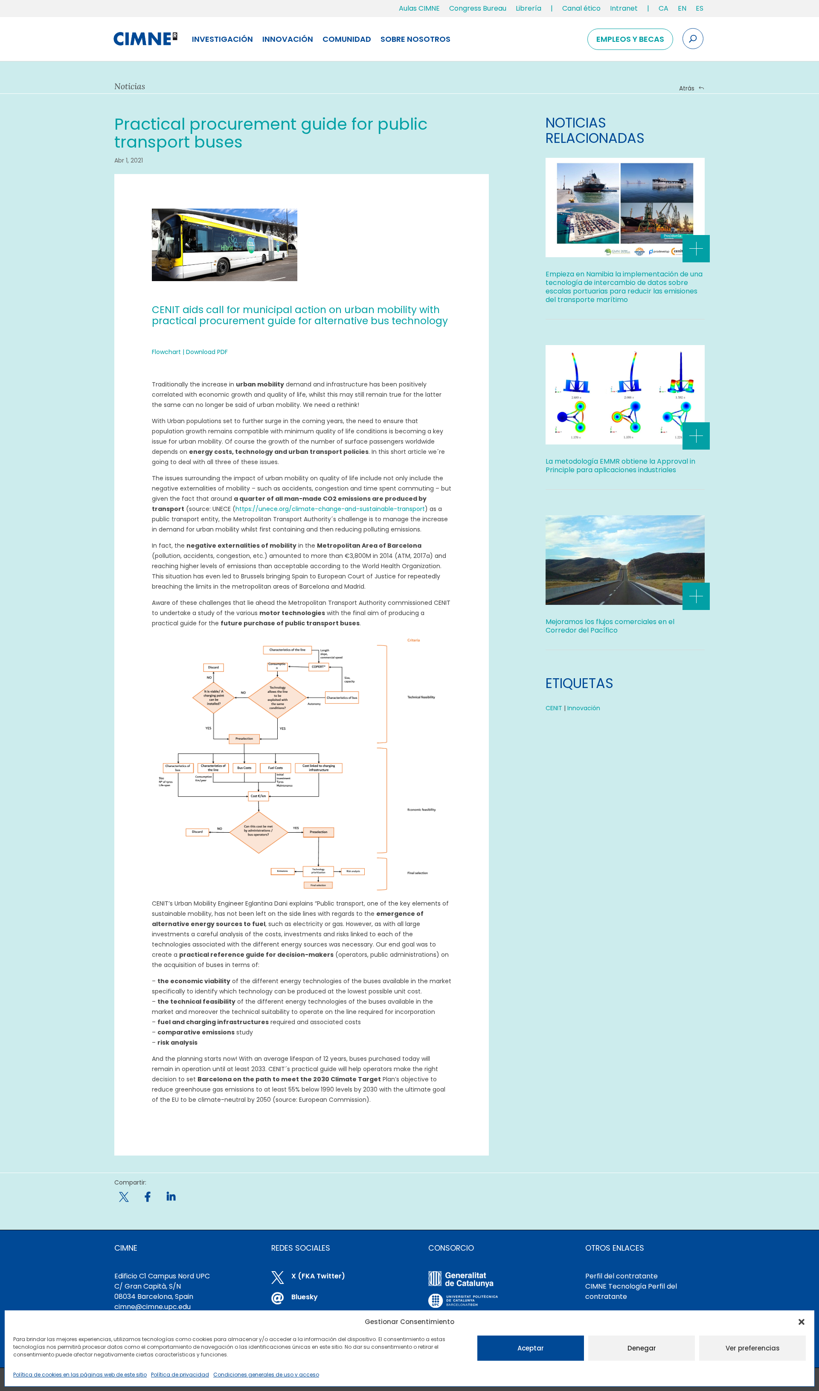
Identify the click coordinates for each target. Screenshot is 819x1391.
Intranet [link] (624, 8)
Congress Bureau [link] (477, 8)
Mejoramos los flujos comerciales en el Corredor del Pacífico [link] (610, 626)
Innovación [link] (287, 39)
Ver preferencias (753, 1348)
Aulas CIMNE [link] (419, 8)
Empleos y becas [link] (630, 39)
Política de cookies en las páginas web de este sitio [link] (80, 1374)
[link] (663, 10)
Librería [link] (528, 8)
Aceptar (530, 1348)
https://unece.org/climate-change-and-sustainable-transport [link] (330, 509)
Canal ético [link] (581, 8)
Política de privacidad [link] (180, 1374)
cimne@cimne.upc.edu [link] (152, 1307)
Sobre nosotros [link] (415, 39)
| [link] (552, 8)
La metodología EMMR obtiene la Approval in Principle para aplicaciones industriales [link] (620, 465)
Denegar (641, 1348)
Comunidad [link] (346, 39)
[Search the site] (692, 38)
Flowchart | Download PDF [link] (190, 352)
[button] (801, 1322)
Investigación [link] (222, 39)
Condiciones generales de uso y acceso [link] (266, 1374)
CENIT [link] (554, 708)
